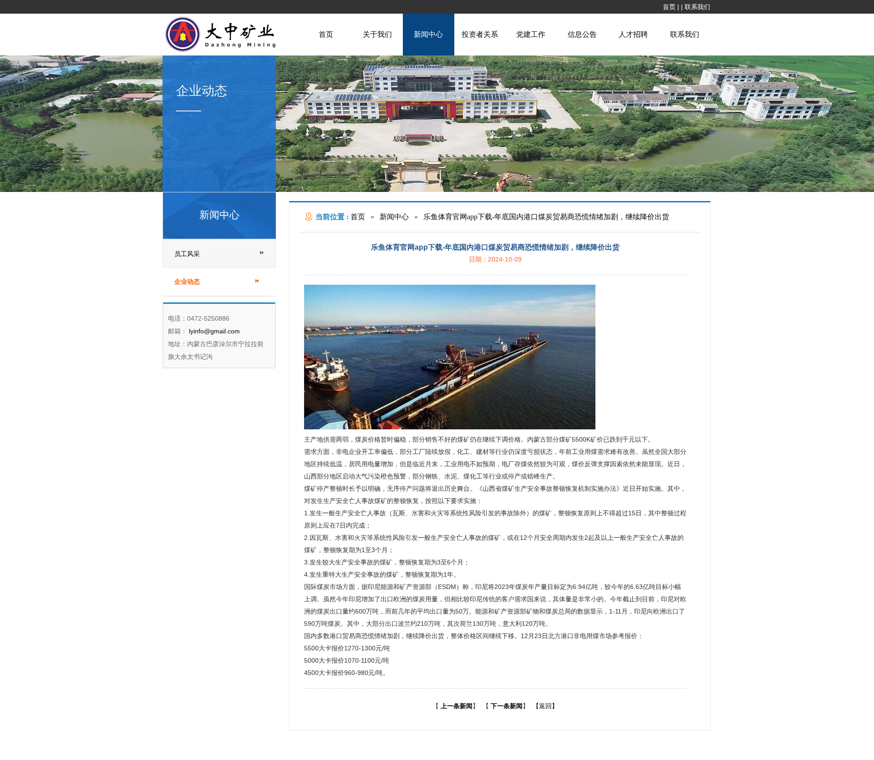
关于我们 (377, 34)
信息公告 (582, 34)
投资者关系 (480, 34)
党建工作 (530, 34)
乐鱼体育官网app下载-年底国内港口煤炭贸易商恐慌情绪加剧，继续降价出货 (546, 217)
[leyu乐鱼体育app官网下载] (222, 51)
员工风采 (187, 253)
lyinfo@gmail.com (213, 331)
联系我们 (697, 6)
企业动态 (187, 281)
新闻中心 (428, 34)
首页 (669, 6)
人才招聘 (633, 34)
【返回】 (545, 706)
